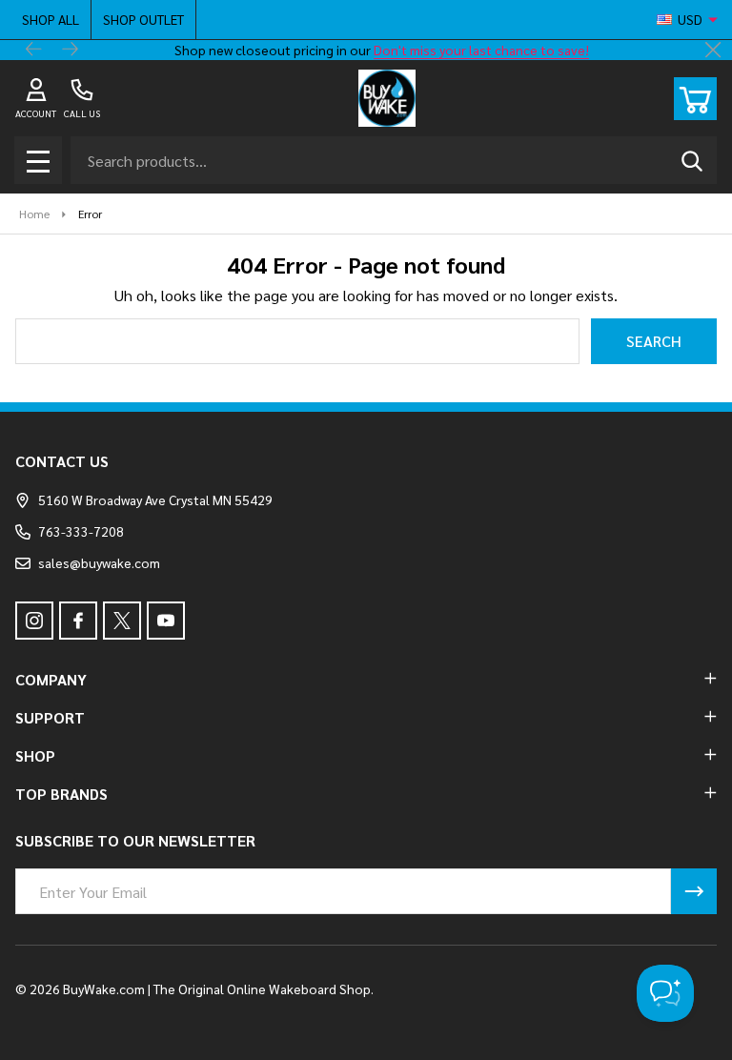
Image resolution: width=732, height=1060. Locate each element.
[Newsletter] (694, 891)
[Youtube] (166, 620)
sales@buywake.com (99, 562)
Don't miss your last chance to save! (481, 49)
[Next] (70, 50)
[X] (122, 620)
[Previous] (34, 50)
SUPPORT (50, 717)
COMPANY (51, 679)
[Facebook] (78, 620)
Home (34, 213)
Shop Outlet (143, 19)
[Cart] (695, 98)
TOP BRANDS (61, 794)
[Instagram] (34, 620)
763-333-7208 (81, 531)
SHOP (35, 755)
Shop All (50, 19)
